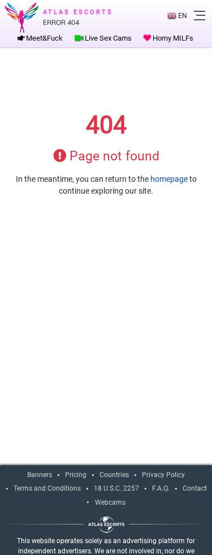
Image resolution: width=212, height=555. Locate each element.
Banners (39, 475)
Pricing (75, 475)
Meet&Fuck (43, 38)
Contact (195, 488)
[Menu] (199, 15)
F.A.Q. (161, 488)
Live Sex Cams (107, 38)
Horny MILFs (172, 38)
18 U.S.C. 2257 (116, 488)
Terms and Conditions (47, 488)
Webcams (110, 502)
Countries (114, 475)
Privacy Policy (163, 475)
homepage (169, 178)
